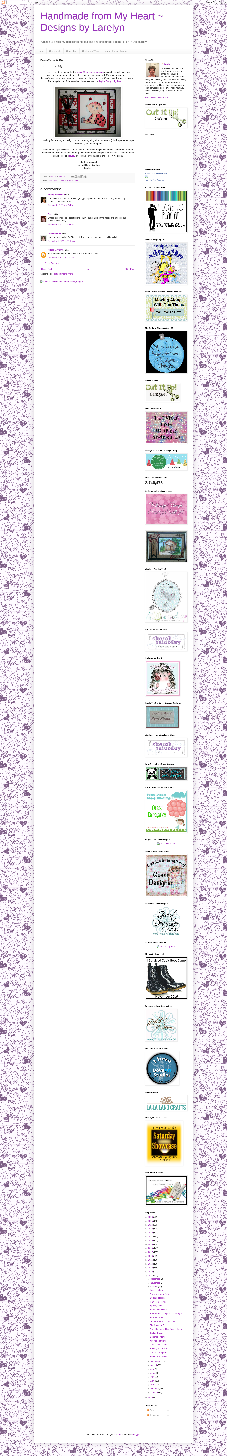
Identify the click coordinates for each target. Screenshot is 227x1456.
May (152, 1377)
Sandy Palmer (54, 233)
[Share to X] (79, 176)
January (154, 1392)
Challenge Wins (90, 51)
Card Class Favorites (159, 1345)
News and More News (160, 1294)
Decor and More (157, 1337)
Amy (50, 214)
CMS (50, 180)
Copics (56, 180)
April (152, 1381)
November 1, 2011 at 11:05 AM (61, 241)
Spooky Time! (156, 1306)
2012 (150, 1272)
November (155, 1283)
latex (118, 1434)
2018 (150, 1248)
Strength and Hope (158, 1310)
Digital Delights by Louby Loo (113, 81)
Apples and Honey (158, 1356)
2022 (150, 1233)
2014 (150, 1264)
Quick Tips (71, 51)
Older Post (129, 269)
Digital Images (65, 180)
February (154, 1388)
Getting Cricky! (156, 1333)
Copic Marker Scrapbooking (90, 72)
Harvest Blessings (158, 1302)
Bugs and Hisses (157, 1298)
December (155, 1279)
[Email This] (72, 176)
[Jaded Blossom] (165, 935)
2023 (150, 1229)
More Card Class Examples (162, 1321)
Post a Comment (52, 263)
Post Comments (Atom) (63, 274)
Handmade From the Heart (156, 174)
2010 (150, 1397)
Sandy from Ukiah (56, 195)
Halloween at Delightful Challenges (166, 1313)
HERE (72, 156)
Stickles (75, 180)
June (152, 1373)
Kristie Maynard (55, 250)
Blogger (136, 1434)
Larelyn (167, 64)
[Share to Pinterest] (85, 176)
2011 (150, 1275)
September (155, 1361)
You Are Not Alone (158, 1341)
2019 (150, 1244)
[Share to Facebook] (82, 176)
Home (41, 51)
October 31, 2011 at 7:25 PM (60, 205)
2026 (150, 1217)
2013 (150, 1268)
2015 (150, 1260)
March (153, 1385)
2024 (150, 1225)
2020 (150, 1240)
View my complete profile (156, 97)
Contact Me (55, 51)
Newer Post (46, 269)
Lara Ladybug (156, 1290)
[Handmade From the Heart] (146, 177)
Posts (151, 1410)
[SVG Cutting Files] (166, 946)
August (153, 1365)
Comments (154, 1415)
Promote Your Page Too (154, 180)
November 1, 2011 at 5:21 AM (61, 224)
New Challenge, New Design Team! (166, 1329)
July (152, 1369)
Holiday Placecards (159, 1348)
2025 (150, 1221)
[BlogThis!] (75, 176)
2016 (150, 1256)
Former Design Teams (115, 51)
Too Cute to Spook (158, 1352)
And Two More (156, 1317)
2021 (150, 1236)
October (154, 1287)
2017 (150, 1252)
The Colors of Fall (158, 1325)
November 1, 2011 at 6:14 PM (61, 257)
